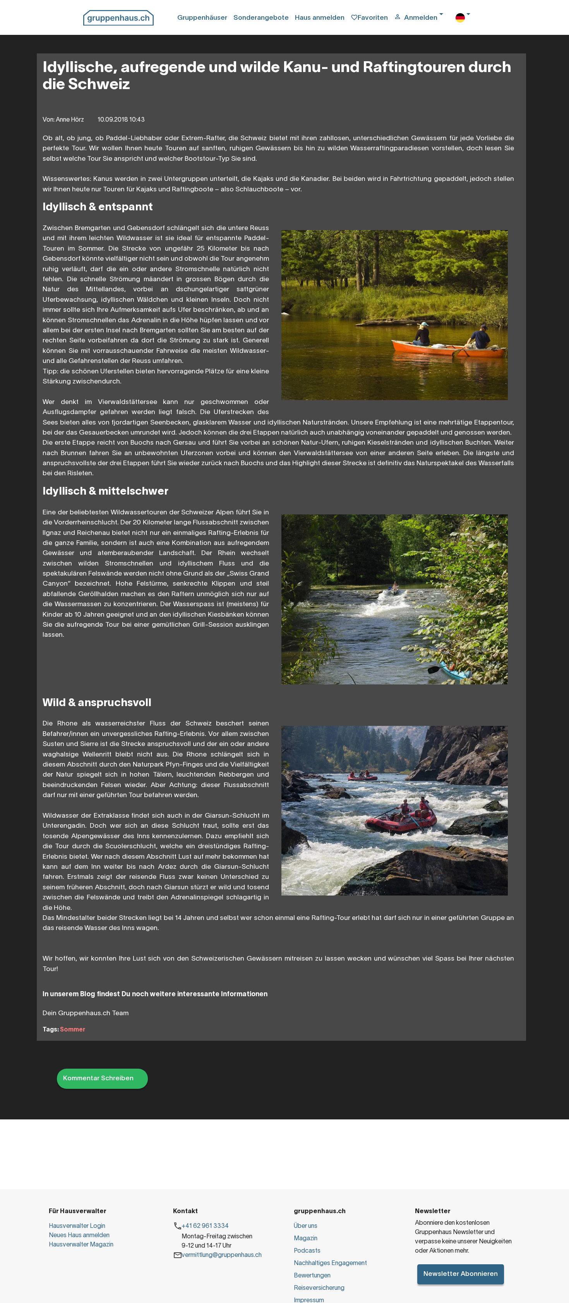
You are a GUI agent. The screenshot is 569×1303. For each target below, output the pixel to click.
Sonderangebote (261, 18)
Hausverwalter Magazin (81, 1245)
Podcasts (307, 1251)
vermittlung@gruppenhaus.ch (222, 1255)
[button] (421, 18)
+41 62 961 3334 (205, 1226)
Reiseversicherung (319, 1288)
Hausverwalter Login (77, 1226)
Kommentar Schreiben (98, 1078)
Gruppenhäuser (202, 18)
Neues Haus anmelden (79, 1235)
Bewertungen (312, 1276)
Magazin (305, 1238)
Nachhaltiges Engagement (330, 1263)
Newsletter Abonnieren (460, 1274)
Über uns (305, 1226)
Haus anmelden (319, 18)
